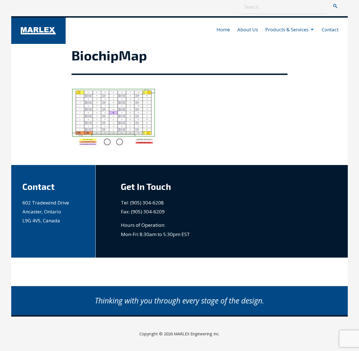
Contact (330, 29)
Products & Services (287, 29)
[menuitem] (224, 29)
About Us (247, 29)
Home (223, 29)
